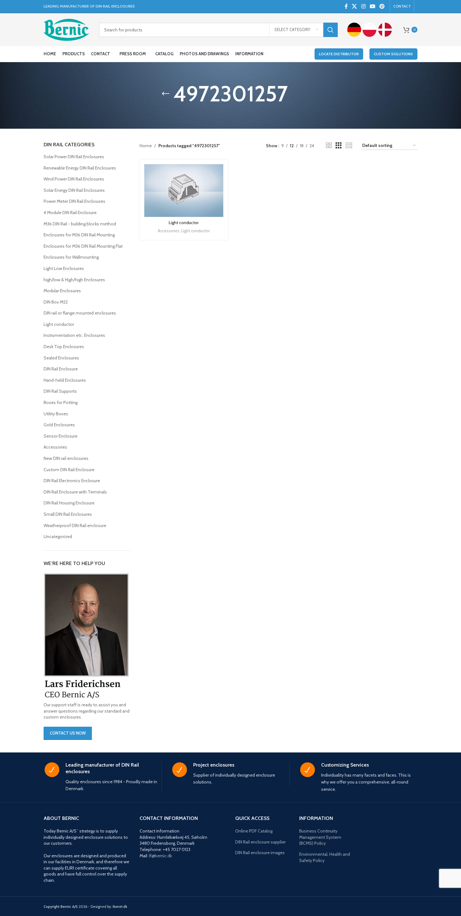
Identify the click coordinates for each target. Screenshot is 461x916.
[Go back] (165, 94)
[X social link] (354, 6)
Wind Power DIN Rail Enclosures (74, 179)
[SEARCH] (330, 30)
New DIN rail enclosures (66, 458)
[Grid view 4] (349, 145)
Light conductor (59, 324)
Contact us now (68, 732)
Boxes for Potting (60, 402)
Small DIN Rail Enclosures (68, 514)
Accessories (55, 447)
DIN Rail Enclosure (61, 369)
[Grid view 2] (329, 145)
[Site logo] (66, 29)
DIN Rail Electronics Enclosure (72, 480)
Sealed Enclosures (61, 358)
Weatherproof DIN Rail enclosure (75, 525)
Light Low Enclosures (64, 268)
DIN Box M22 (56, 302)
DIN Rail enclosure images (260, 852)
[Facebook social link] (346, 6)
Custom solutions (393, 53)
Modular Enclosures (62, 291)
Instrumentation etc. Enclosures (74, 335)
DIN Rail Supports (60, 391)
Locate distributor (339, 53)
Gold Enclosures (59, 425)
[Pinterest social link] (382, 6)
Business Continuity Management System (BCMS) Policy (320, 837)
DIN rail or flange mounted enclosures (80, 313)
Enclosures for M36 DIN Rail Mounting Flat (83, 246)
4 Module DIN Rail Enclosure (70, 212)
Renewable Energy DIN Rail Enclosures (80, 168)
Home (146, 145)
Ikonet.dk (120, 906)
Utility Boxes (56, 414)
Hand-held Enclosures (65, 380)
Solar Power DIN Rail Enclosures (74, 156)
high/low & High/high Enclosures (74, 280)
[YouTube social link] (372, 6)
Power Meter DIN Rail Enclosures (74, 201)
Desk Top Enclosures (64, 346)
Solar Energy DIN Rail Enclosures (74, 190)
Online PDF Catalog (254, 831)
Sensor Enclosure (60, 436)
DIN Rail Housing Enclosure (69, 503)
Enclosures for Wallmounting (71, 257)
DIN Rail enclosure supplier (260, 842)
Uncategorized (58, 536)
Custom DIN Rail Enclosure (69, 469)
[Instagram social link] (363, 6)
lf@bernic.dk (160, 856)
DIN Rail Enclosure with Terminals (75, 492)
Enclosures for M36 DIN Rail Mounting (79, 235)
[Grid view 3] (339, 145)
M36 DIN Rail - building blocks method (80, 224)
